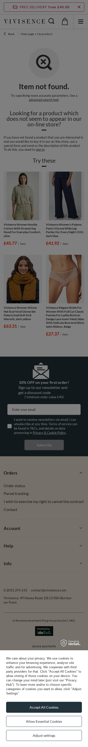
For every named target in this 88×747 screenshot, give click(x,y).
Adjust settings (44, 735)
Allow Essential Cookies (44, 721)
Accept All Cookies (44, 707)
